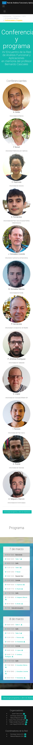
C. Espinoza (19, 584)
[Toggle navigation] (3, 6)
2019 (24, 16)
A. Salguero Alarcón (21, 597)
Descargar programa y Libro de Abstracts (17, 512)
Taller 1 (17, 559)
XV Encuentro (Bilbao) (11, 18)
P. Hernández (19, 678)
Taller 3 (17, 625)
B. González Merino (21, 665)
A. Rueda (18, 589)
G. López (18, 650)
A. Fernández (19, 642)
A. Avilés (18, 604)
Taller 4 (17, 633)
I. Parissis (18, 637)
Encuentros (16, 16)
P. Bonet (17, 572)
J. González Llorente (21, 671)
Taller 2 (17, 567)
